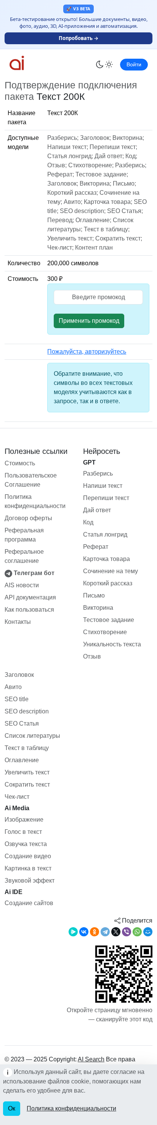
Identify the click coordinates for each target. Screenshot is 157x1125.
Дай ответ (97, 510)
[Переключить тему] (104, 64)
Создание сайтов (29, 903)
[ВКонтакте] (83, 931)
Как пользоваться (29, 609)
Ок (11, 1108)
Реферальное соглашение (24, 556)
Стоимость (20, 463)
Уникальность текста (112, 644)
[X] (115, 931)
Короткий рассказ (107, 583)
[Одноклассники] (94, 931)
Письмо (94, 595)
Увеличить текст (27, 772)
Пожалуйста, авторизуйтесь (86, 351)
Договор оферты (28, 518)
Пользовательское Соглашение (31, 480)
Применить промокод (89, 320)
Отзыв (92, 656)
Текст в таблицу (27, 748)
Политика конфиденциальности (35, 501)
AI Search (91, 1059)
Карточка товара (106, 559)
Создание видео (28, 856)
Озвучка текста (26, 844)
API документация (30, 597)
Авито (13, 687)
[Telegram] (105, 931)
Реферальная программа (24, 535)
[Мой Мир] (147, 931)
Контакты (18, 622)
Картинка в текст (28, 868)
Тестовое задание (108, 620)
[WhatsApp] (137, 931)
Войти (134, 64)
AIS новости (22, 585)
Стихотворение (105, 632)
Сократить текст (27, 784)
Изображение (24, 819)
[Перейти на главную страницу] (31, 63)
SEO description (27, 711)
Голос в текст (23, 832)
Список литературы (32, 735)
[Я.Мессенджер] (73, 931)
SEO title (17, 699)
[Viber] (126, 931)
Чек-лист (17, 796)
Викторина (98, 607)
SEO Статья (22, 723)
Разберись (98, 473)
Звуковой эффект (29, 880)
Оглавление (22, 760)
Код (88, 522)
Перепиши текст (106, 498)
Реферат (95, 546)
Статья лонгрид (105, 534)
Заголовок (19, 674)
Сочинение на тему (110, 571)
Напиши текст (102, 485)
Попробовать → (78, 38)
